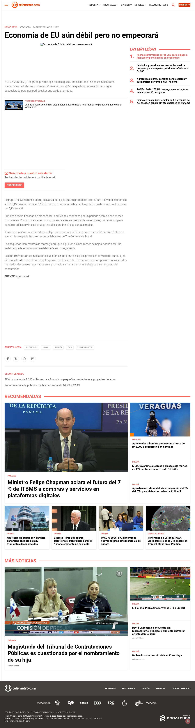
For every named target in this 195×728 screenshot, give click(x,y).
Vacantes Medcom (65, 712)
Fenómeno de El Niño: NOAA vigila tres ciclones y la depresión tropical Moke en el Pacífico (168, 541)
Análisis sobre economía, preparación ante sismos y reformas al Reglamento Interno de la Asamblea (73, 106)
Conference (85, 347)
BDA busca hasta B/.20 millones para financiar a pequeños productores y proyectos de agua (60, 379)
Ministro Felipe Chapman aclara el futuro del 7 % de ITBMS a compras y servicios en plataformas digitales (64, 489)
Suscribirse (14, 185)
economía (31, 347)
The (69, 347)
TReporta (92, 5)
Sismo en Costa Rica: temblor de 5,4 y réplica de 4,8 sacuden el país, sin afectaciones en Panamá (163, 101)
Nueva (58, 347)
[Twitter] (16, 358)
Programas (109, 5)
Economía (25, 27)
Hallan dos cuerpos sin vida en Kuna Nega (157, 655)
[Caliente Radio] (124, 705)
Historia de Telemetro (42, 712)
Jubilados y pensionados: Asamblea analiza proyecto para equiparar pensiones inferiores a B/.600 (162, 68)
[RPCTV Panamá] (57, 705)
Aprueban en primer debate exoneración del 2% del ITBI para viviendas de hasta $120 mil (160, 490)
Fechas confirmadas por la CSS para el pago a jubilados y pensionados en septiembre (162, 56)
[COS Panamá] (84, 705)
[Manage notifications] (187, 721)
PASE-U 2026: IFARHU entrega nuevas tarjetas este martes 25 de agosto (162, 91)
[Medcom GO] (44, 705)
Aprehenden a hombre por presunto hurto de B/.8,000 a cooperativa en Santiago (158, 445)
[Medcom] (151, 705)
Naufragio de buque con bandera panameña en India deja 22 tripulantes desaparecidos (26, 541)
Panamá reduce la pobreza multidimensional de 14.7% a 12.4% (42, 385)
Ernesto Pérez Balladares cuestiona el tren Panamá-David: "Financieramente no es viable (73, 541)
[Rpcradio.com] (111, 705)
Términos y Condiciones (17, 712)
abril (46, 347)
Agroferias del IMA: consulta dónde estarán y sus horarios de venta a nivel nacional (162, 80)
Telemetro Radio (158, 5)
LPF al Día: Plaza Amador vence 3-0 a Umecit (158, 607)
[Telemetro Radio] (137, 705)
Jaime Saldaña (138, 638)
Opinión (125, 5)
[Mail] (32, 358)
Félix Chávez (13, 666)
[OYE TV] (70, 705)
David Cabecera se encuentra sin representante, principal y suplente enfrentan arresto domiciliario (158, 630)
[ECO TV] (97, 705)
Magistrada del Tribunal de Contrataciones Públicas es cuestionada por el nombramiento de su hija (64, 653)
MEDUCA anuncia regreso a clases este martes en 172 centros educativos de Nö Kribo (159, 467)
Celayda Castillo (138, 659)
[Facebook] (7, 358)
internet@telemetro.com (20, 721)
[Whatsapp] (24, 358)
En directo (184, 5)
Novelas (139, 5)
